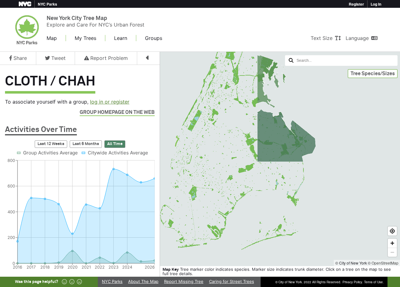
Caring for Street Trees (231, 281)
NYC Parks (112, 281)
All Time (114, 144)
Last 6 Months (85, 144)
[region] (200, 159)
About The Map (143, 281)
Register (356, 4)
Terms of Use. (374, 282)
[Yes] (64, 282)
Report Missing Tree (183, 281)
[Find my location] (392, 231)
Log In (376, 4)
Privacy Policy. (352, 282)
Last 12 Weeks (51, 144)
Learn (120, 38)
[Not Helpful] (79, 282)
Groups (153, 38)
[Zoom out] (392, 252)
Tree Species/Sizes (373, 73)
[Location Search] (341, 60)
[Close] (148, 58)
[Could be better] (72, 282)
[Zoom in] (392, 243)
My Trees (85, 38)
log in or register (109, 102)
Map (52, 38)
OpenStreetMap (385, 262)
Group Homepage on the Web (117, 112)
